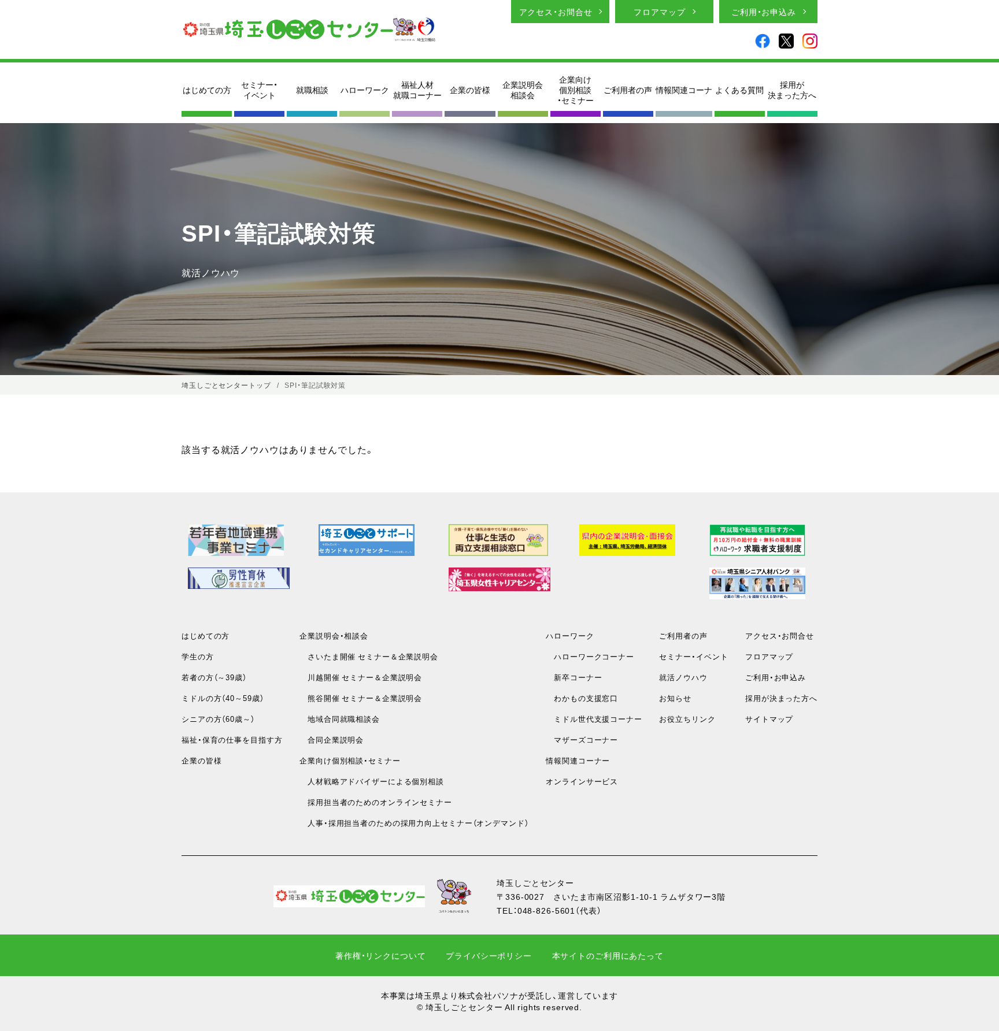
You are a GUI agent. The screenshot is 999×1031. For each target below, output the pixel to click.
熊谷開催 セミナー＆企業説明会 (360, 697)
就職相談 (312, 89)
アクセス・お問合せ (556, 11)
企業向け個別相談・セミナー (575, 90)
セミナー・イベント (259, 90)
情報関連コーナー (578, 760)
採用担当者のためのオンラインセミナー (375, 801)
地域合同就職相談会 (339, 718)
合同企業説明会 (331, 739)
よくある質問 (739, 89)
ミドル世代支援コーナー (594, 718)
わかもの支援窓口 (582, 697)
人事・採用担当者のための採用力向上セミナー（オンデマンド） (413, 822)
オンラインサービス (582, 781)
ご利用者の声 (628, 89)
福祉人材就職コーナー (417, 90)
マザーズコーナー (582, 739)
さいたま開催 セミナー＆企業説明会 (368, 656)
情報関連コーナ (684, 89)
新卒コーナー (574, 677)
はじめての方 (207, 89)
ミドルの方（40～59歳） (223, 697)
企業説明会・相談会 (333, 635)
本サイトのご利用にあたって (608, 955)
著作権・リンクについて (380, 955)
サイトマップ (769, 718)
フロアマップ (659, 11)
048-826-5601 (546, 910)
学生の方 (198, 656)
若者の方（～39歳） (214, 677)
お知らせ (675, 697)
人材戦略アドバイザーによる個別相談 (371, 781)
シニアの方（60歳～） (218, 718)
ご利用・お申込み (763, 11)
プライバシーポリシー (489, 955)
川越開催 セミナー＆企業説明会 (360, 677)
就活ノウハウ (683, 677)
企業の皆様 (470, 89)
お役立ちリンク (687, 718)
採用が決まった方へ (792, 90)
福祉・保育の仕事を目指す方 (232, 739)
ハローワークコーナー (590, 656)
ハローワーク (365, 89)
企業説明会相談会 (522, 89)
